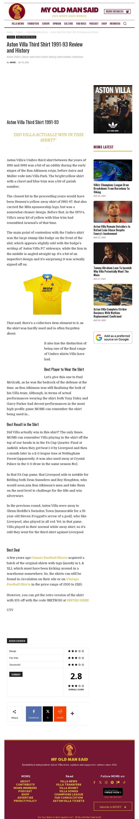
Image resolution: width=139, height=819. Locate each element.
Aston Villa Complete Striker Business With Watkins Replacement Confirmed (110, 312)
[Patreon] (118, 783)
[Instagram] (106, 783)
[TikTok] (124, 783)
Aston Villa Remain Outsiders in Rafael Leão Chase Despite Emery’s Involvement (112, 230)
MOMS (13, 62)
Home (10, 32)
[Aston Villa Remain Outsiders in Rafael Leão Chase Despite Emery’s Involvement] (113, 212)
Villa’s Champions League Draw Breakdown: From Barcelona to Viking (112, 188)
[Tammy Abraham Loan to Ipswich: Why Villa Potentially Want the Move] (113, 253)
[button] (124, 23)
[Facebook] (94, 783)
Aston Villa (108, 797)
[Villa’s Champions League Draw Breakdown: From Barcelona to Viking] (113, 170)
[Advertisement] (47, 89)
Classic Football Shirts (49, 557)
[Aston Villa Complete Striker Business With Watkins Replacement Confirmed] (113, 295)
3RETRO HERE (78, 600)
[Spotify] (112, 783)
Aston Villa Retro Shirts (37, 32)
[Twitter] (100, 783)
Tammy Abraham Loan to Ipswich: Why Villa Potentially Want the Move (113, 271)
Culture (19, 32)
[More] (72, 714)
